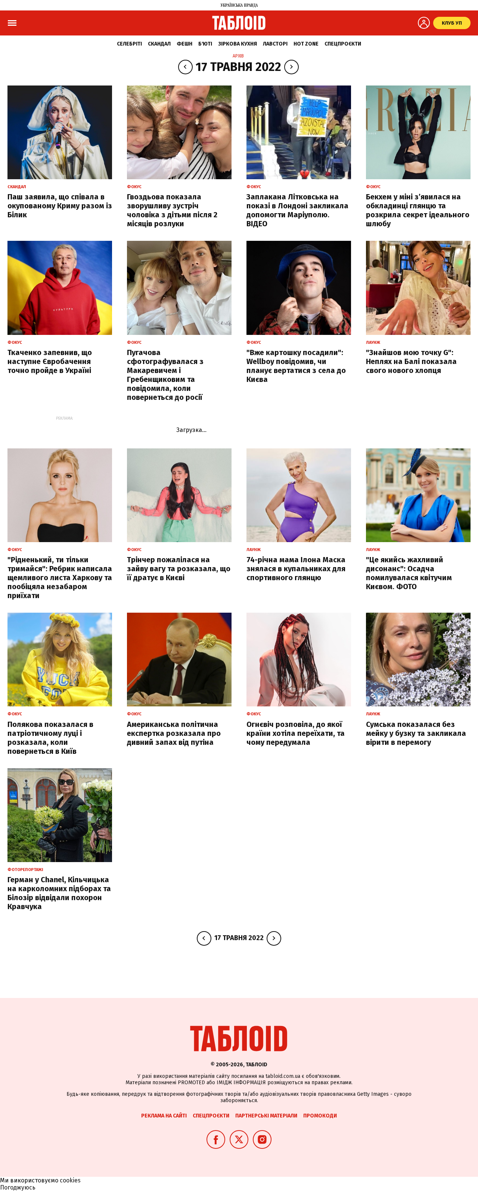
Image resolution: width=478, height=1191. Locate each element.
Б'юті (205, 44)
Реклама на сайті (164, 1116)
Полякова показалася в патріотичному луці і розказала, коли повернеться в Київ (50, 738)
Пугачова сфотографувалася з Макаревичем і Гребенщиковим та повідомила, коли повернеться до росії (165, 375)
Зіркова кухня (237, 44)
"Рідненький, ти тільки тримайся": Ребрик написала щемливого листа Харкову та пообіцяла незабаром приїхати (59, 577)
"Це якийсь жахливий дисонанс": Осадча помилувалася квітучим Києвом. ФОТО (409, 573)
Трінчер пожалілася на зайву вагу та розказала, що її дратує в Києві (178, 568)
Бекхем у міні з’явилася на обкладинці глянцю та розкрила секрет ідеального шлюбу (417, 210)
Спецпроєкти (343, 44)
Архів (238, 56)
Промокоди (320, 1116)
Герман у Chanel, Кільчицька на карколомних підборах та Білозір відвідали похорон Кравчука (59, 893)
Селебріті (129, 44)
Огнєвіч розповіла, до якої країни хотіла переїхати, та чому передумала (295, 733)
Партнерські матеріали (266, 1116)
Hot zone (306, 44)
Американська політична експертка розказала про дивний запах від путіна (174, 733)
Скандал (159, 44)
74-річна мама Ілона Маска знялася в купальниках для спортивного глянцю (295, 568)
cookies (70, 1180)
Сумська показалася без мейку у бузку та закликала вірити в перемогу (416, 733)
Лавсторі (275, 44)
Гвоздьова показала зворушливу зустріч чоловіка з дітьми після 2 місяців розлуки (172, 210)
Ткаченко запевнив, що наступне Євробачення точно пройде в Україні (49, 361)
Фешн (184, 44)
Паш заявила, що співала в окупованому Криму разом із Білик (59, 205)
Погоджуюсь (17, 1187)
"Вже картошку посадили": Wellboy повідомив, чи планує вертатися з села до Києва (296, 366)
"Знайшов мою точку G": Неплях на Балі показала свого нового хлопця (411, 361)
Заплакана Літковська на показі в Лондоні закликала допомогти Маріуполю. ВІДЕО (297, 210)
